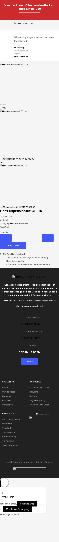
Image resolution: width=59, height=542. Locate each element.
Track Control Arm (10, 445)
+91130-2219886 (29, 324)
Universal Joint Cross (39, 387)
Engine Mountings (38, 400)
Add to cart (14, 245)
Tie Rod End (8, 441)
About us (6, 400)
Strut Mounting (9, 436)
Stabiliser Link (8, 432)
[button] (2, 24)
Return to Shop (27, 503)
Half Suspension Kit (19, 223)
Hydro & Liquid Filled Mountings (11, 421)
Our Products (8, 391)
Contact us (7, 404)
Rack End (6, 428)
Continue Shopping (17, 509)
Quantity (4, 232)
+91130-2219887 (29, 338)
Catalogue (7, 396)
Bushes (33, 396)
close (16, 514)
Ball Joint (34, 391)
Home (5, 387)
